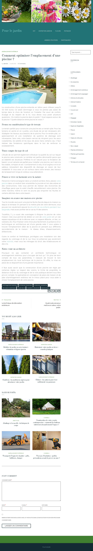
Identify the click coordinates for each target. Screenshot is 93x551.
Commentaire (7, 480)
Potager (67, 31)
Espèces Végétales (77, 126)
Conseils (46, 417)
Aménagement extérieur (10, 51)
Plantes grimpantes (77, 154)
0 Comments (22, 63)
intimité (10, 242)
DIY (34, 31)
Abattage (16, 420)
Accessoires (75, 82)
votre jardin (47, 217)
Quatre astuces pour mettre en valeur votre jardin (52, 305)
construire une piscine (40, 285)
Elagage (73, 118)
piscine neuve (45, 288)
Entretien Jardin (45, 31)
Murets (73, 142)
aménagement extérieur (10, 285)
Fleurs (58, 31)
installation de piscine (33, 288)
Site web (44, 505)
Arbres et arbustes (77, 98)
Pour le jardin (12, 31)
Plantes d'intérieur (77, 150)
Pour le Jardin (46, 547)
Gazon (73, 134)
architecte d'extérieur (25, 285)
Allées (73, 86)
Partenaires (66, 40)
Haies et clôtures (76, 138)
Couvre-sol (74, 110)
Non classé (74, 146)
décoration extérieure (9, 288)
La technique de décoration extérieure (12, 304)
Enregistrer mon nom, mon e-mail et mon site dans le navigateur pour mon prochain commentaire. (31, 519)
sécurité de (34, 207)
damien (6, 63)
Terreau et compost (77, 162)
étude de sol (21, 288)
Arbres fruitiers (51, 40)
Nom (4, 505)
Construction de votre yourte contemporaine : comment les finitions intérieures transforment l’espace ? (46, 423)
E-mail (24, 505)
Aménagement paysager (79, 94)
